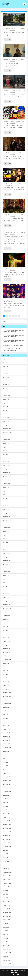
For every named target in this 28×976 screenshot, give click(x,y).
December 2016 (7, 780)
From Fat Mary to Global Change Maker (13, 345)
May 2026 (5, 370)
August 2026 (6, 359)
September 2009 (7, 883)
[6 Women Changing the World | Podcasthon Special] (14, 291)
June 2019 (5, 670)
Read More (8, 39)
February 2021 (6, 597)
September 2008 (7, 923)
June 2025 (5, 406)
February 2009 (6, 905)
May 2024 (5, 454)
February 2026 (6, 381)
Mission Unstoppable (8, 301)
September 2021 (7, 571)
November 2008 (7, 916)
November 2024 (7, 432)
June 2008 (5, 934)
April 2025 (5, 414)
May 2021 (5, 586)
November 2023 (7, 476)
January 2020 (6, 645)
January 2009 (6, 908)
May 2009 (5, 898)
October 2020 (6, 612)
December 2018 (7, 692)
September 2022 (7, 527)
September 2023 (7, 483)
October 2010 (6, 843)
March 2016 (6, 813)
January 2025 (6, 425)
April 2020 (5, 634)
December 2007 (7, 953)
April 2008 (5, 941)
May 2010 (5, 854)
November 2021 (7, 564)
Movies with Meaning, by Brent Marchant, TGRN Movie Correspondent (14, 330)
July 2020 (5, 623)
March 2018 (6, 725)
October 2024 (6, 436)
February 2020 (6, 641)
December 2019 (7, 648)
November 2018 (7, 696)
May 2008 (5, 938)
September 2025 (7, 395)
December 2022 (7, 516)
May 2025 (5, 410)
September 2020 (7, 615)
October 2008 (6, 920)
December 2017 (7, 736)
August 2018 (6, 707)
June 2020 (5, 626)
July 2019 (5, 667)
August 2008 (6, 927)
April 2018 (5, 722)
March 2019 (6, 681)
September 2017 (7, 747)
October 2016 (6, 788)
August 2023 (6, 487)
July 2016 (5, 799)
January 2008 (6, 949)
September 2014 (7, 832)
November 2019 (7, 652)
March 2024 (6, 461)
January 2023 (6, 513)
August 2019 (6, 663)
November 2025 (7, 388)
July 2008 (5, 930)
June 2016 (5, 802)
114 (16, 316)
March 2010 (6, 861)
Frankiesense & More (8, 185)
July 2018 (5, 711)
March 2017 (6, 769)
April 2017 (5, 766)
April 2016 (5, 810)
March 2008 (6, 945)
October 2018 (6, 700)
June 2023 (5, 494)
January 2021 (6, 601)
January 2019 (6, 689)
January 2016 (6, 821)
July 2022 (5, 535)
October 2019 (6, 656)
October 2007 (6, 960)
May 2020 (5, 630)
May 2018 (5, 718)
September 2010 (7, 846)
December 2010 (7, 835)
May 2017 (5, 762)
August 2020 (6, 619)
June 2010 (5, 850)
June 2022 (5, 538)
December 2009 (7, 872)
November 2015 (7, 828)
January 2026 (6, 384)
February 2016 (6, 817)
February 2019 (6, 685)
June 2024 (5, 450)
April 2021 (5, 590)
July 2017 (5, 755)
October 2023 (6, 480)
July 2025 (5, 403)
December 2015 (7, 824)
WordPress (14, 972)
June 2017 (5, 758)
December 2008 (7, 912)
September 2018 (7, 703)
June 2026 (5, 366)
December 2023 (7, 472)
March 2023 (6, 505)
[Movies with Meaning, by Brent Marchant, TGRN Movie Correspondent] (14, 19)
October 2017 (6, 744)
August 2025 (6, 399)
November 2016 (7, 784)
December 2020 (7, 604)
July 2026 (5, 362)
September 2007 (7, 963)
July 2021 (5, 579)
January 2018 (6, 733)
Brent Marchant (11, 28)
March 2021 (6, 593)
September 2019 (7, 659)
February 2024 (6, 465)
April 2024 (5, 458)
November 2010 (7, 839)
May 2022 (5, 542)
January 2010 (6, 868)
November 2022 (7, 520)
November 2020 (7, 608)
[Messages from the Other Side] (14, 175)
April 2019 (5, 678)
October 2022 (6, 524)
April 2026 (5, 373)
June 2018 (5, 714)
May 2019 (5, 674)
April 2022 (5, 546)
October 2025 (6, 392)
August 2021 (6, 575)
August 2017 (6, 751)
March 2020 (6, 637)
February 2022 (6, 553)
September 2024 (7, 439)
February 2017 (6, 773)
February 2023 (6, 509)
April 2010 (5, 857)
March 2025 (6, 417)
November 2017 (7, 740)
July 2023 (5, 491)
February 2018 (6, 729)
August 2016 (6, 795)
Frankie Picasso (11, 121)
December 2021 (7, 560)
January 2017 (6, 777)
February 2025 (6, 421)
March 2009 (6, 901)
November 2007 (7, 956)
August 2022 (6, 531)
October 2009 (6, 879)
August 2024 (6, 443)
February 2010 (6, 865)
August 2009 (6, 887)
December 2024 (7, 428)
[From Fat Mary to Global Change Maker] (14, 112)
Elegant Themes (14, 970)
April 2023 (5, 502)
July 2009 (5, 890)
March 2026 (6, 377)
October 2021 (6, 568)
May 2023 (5, 498)
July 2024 (5, 447)
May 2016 (5, 806)
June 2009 (5, 894)
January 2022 (6, 557)
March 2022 (6, 549)
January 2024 (6, 469)
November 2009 (7, 875)
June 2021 (5, 582)
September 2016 (7, 791)
